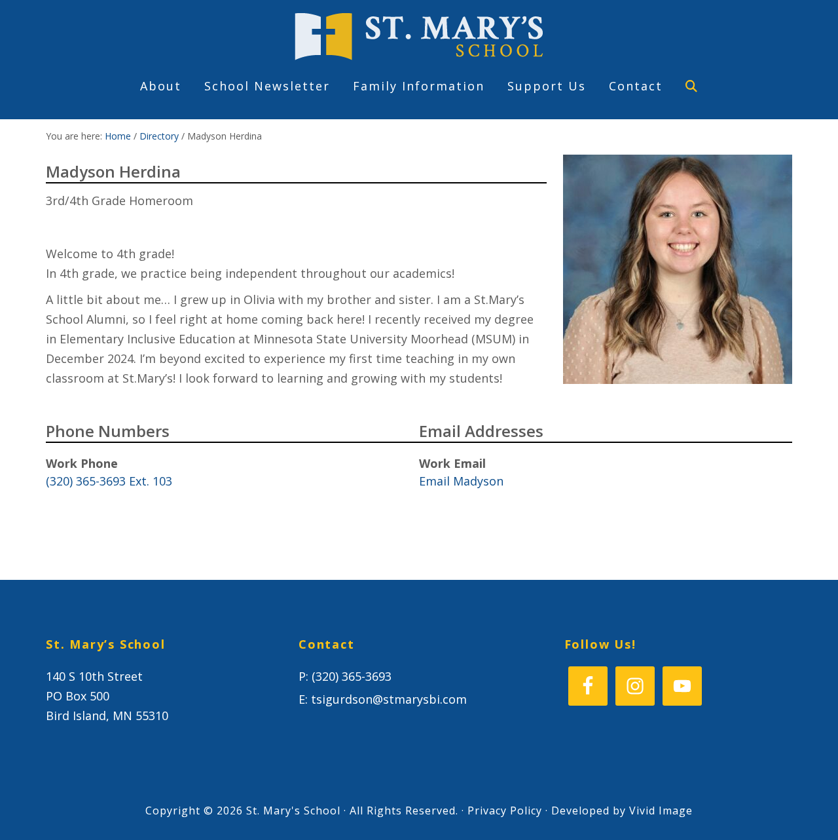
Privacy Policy (504, 810)
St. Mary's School (419, 36)
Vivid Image (661, 810)
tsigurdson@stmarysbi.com (389, 699)
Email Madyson (461, 481)
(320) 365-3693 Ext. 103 (109, 481)
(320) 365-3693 (352, 676)
